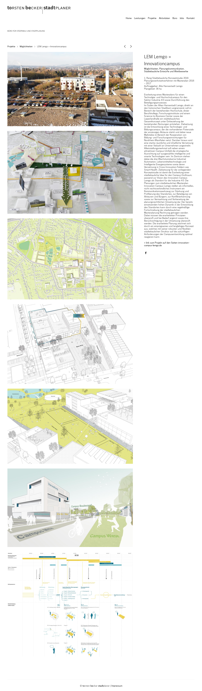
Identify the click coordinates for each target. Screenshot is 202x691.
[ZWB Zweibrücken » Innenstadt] (125, 47)
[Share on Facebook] (145, 253)
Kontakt (191, 18)
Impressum (116, 686)
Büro (174, 18)
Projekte (152, 18)
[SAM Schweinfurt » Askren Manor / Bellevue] (131, 47)
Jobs (182, 18)
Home (129, 18)
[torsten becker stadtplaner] (41, 9)
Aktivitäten (164, 18)
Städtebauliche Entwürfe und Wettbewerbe (166, 71)
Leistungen (139, 18)
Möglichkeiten (26, 47)
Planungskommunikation (171, 69)
